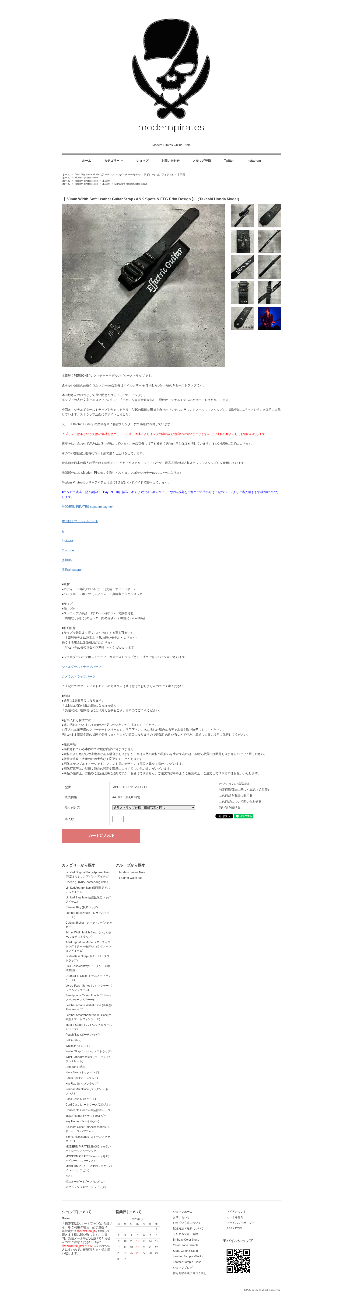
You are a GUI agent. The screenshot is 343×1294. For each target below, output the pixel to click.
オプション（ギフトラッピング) (86, 1187)
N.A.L (69, 1176)
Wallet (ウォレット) (78, 1045)
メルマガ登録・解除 (185, 1234)
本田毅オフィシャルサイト (80, 521)
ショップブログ (182, 1267)
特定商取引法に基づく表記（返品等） (245, 789)
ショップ (142, 160)
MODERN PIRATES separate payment (88, 506)
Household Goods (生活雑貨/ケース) (89, 1110)
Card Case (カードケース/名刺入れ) (88, 1104)
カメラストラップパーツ (78, 676)
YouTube (68, 550)
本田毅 (181, 174)
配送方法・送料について (188, 1228)
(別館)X (67, 560)
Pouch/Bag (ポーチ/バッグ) (83, 1034)
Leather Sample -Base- (187, 1262)
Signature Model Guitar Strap (130, 183)
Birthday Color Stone (186, 1239)
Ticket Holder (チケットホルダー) (86, 1115)
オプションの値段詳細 (234, 784)
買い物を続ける (229, 807)
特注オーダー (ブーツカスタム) (85, 1181)
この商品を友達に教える (235, 795)
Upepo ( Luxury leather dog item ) (87, 882)
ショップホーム (182, 1211)
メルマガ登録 (202, 160)
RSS (229, 1228)
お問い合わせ (170, 160)
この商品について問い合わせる (240, 801)
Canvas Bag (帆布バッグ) (82, 907)
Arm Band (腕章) (76, 1066)
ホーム (86, 160)
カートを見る (235, 1217)
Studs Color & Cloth (185, 1250)
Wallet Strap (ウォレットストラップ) (89, 1051)
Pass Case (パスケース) (81, 1099)
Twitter (229, 160)
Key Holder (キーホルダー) (82, 1121)
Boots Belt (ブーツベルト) (82, 1078)
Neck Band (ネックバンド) (82, 1072)
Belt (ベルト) (73, 1040)
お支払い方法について (187, 1222)
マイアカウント (236, 1211)
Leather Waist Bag (131, 878)
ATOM (238, 1228)
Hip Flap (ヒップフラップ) (82, 1083)
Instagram (254, 160)
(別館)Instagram (72, 569)
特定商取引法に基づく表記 (189, 1273)
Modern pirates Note (86, 177)
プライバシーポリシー (241, 1222)
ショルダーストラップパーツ (81, 666)
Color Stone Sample (186, 1245)
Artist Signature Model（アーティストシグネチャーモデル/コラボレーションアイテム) (124, 174)
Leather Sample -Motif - (188, 1256)
